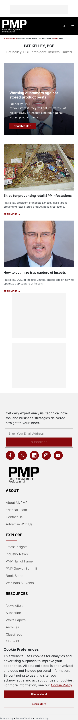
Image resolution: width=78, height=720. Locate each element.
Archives (12, 627)
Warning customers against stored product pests (33, 95)
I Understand (39, 694)
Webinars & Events (20, 583)
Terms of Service (24, 718)
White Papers (16, 620)
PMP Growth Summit (21, 568)
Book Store (14, 576)
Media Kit (13, 641)
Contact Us (14, 517)
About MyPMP (16, 502)
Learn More (39, 703)
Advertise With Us (19, 524)
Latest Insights (16, 547)
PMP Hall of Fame (19, 561)
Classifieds (14, 634)
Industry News (17, 554)
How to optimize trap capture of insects (35, 272)
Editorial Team (16, 510)
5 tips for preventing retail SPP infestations (38, 196)
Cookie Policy (61, 685)
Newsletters (14, 605)
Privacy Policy (6, 718)
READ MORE (21, 125)
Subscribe (39, 442)
